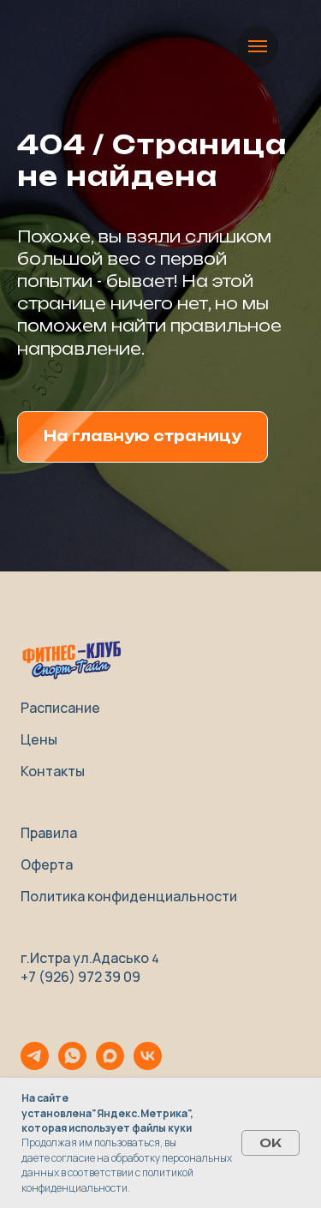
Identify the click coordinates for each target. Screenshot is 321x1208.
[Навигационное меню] (257, 46)
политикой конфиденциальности (107, 1179)
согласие (73, 1158)
